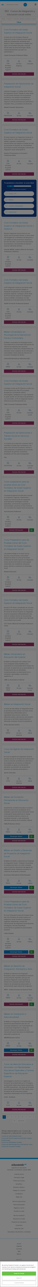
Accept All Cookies (19, 1273)
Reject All (19, 1278)
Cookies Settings (19, 1283)
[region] (19, 1274)
